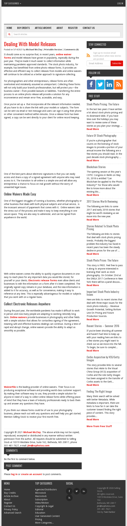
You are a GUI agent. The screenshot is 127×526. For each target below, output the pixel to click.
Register (73, 28)
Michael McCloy (34, 49)
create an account (31, 474)
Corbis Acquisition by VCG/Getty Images (103, 358)
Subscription (41, 499)
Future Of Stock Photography (101, 136)
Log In (120, 3)
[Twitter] (76, 491)
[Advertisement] (43, 145)
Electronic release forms (42, 280)
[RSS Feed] (69, 497)
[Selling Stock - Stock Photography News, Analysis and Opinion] (42, 15)
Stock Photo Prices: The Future (102, 260)
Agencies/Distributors (46, 489)
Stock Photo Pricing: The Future (103, 104)
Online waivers (18, 317)
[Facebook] (69, 491)
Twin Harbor (109, 512)
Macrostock (41, 496)
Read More (93, 129)
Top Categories (12, 3)
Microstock (40, 492)
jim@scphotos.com (38, 445)
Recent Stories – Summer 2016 (103, 326)
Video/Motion (42, 502)
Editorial (39, 509)
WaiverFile (10, 387)
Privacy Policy (11, 509)
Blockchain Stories (96, 167)
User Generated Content (47, 516)
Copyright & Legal (44, 506)
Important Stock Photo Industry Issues (103, 293)
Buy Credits (23, 28)
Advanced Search (12, 512)
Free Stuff (94, 96)
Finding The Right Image (99, 391)
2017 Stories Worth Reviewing (102, 201)
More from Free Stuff (99, 426)
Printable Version (53, 49)
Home (9, 28)
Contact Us (89, 28)
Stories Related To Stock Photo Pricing (103, 227)
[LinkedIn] (84, 491)
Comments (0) (71, 49)
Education (40, 512)
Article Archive (43, 28)
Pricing (38, 519)
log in (14, 474)
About (60, 28)
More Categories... (44, 522)
